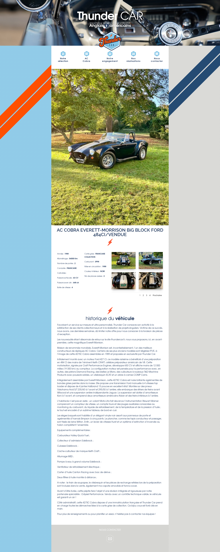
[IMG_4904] (151, 288)
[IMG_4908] (124, 288)
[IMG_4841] (124, 268)
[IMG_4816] (151, 268)
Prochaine (157, 295)
